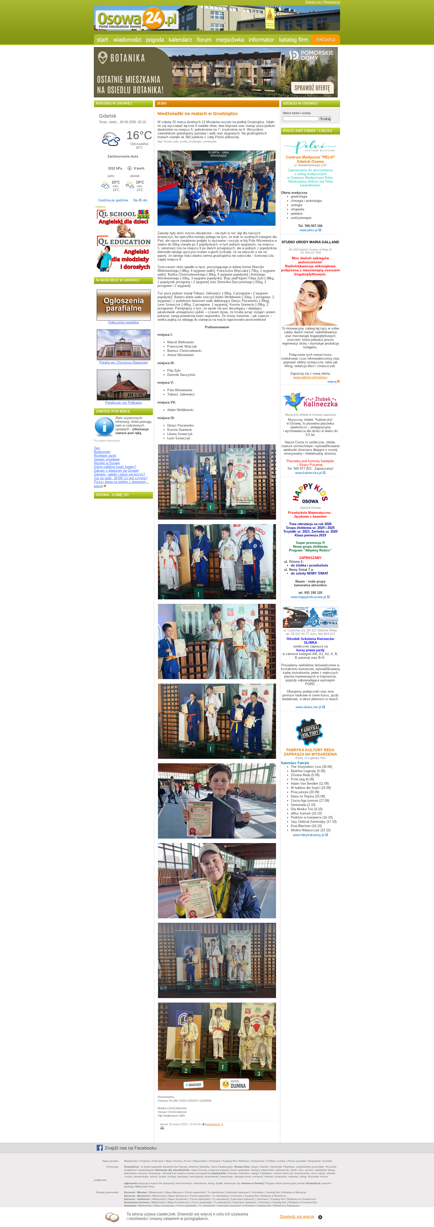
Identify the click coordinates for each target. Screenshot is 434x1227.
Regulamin (314, 1161)
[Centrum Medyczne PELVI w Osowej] (310, 147)
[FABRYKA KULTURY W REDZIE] (310, 732)
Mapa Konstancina (178, 1202)
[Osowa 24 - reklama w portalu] (325, 39)
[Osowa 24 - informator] (261, 39)
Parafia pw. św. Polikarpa (123, 402)
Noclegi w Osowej (107, 463)
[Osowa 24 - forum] (204, 39)
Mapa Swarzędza (164, 1205)
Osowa (167, 141)
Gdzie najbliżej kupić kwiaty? (115, 467)
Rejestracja (332, 2)
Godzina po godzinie (113, 200)
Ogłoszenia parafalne (123, 322)
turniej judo (209, 141)
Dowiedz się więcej (297, 1216)
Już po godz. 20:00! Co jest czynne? (120, 478)
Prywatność (257, 1161)
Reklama (244, 1161)
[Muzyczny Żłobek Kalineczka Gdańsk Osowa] (310, 410)
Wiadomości (131, 1161)
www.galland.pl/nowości (310, 377)
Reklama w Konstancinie (303, 1202)
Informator (215, 1161)
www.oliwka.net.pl (308, 707)
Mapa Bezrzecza (178, 1195)
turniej (183, 141)
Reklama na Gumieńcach (301, 1199)
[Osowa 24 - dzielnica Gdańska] (230, 39)
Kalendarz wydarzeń (238, 1192)
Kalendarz (158, 1161)
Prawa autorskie (297, 1161)
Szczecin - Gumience (137, 1199)
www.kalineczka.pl (308, 473)
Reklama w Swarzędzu (287, 1205)
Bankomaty (102, 452)
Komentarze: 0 (214, 1124)
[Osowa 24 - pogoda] (155, 39)
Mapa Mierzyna (174, 1192)
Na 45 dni (140, 200)
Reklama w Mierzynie (294, 1192)
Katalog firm (230, 1161)
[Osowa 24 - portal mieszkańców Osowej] (217, 29)
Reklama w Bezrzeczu (273, 1195)
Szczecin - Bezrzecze (137, 1195)
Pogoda (144, 1161)
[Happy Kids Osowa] (310, 494)
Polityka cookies (276, 1161)
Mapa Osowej (174, 1161)
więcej (98, 486)
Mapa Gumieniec (178, 1199)
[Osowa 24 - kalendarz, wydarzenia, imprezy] (181, 39)
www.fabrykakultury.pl (308, 835)
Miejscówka (199, 1161)
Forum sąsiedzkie (195, 1192)
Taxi (97, 448)
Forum (187, 1161)
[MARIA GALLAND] (310, 303)
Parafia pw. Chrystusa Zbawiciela (123, 362)
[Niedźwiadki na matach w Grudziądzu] (216, 224)
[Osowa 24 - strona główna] (102, 39)
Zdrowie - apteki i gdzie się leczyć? (119, 474)
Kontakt (327, 1161)
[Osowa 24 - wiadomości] (127, 39)
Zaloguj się (313, 2)
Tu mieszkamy (215, 1192)
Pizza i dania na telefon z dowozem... (121, 482)
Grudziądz (195, 141)
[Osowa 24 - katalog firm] (294, 39)
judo (176, 141)
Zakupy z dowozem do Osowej (116, 470)
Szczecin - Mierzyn (135, 1192)
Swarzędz (130, 1205)
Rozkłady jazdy (105, 455)
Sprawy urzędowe (107, 459)
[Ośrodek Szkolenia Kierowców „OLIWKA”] (310, 618)
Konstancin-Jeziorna (136, 1202)
